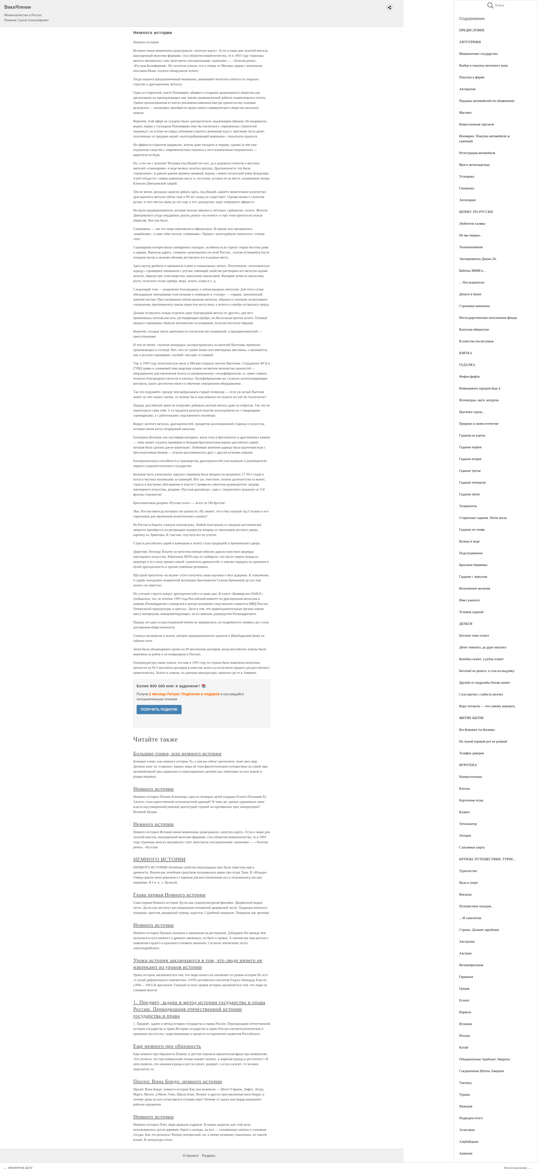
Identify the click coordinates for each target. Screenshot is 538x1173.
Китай (463, 1047)
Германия (466, 976)
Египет (464, 1000)
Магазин (465, 112)
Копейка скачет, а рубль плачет (481, 659)
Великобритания (471, 965)
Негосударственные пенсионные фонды (488, 317)
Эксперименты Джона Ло (477, 258)
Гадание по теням (472, 529)
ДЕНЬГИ (465, 623)
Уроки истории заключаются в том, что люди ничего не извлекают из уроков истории (197, 963)
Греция (464, 988)
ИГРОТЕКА (468, 765)
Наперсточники (470, 776)
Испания (465, 1023)
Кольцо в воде (469, 541)
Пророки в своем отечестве (478, 423)
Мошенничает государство (478, 53)
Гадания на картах (472, 435)
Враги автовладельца (474, 164)
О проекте (191, 1155)
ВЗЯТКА (465, 353)
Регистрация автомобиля (477, 152)
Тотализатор (468, 823)
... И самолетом (470, 918)
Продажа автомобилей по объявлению (486, 100)
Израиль (465, 1012)
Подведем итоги (471, 1118)
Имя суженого (469, 600)
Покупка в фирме (471, 77)
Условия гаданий (471, 612)
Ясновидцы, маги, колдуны (479, 400)
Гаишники (466, 188)
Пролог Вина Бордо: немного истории (177, 1081)
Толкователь (468, 506)
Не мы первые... (470, 235)
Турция (464, 1094)
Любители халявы (472, 223)
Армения (465, 1153)
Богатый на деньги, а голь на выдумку (486, 670)
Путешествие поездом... (476, 906)
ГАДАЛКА (467, 364)
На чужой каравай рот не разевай (483, 741)
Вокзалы (465, 894)
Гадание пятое (469, 494)
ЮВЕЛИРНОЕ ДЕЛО (20, 1167)
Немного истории (153, 788)
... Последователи (471, 282)
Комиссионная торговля (476, 124)
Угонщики (466, 176)
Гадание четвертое (472, 482)
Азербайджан (469, 1141)
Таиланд (465, 1082)
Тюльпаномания (471, 247)
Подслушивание (471, 553)
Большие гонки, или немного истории (177, 753)
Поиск (495, 5)
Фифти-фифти (469, 376)
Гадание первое (470, 447)
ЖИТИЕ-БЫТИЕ (471, 717)
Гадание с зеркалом (473, 576)
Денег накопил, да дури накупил (482, 647)
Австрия (465, 953)
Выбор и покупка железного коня (483, 65)
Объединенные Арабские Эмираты (484, 1059)
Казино (464, 812)
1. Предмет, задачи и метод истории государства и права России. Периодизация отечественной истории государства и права (199, 1009)
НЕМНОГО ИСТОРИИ (159, 859)
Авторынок (467, 89)
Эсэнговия (467, 1129)
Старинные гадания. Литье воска (483, 517)
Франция (465, 1106)
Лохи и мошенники (515, 1167)
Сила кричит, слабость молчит (481, 694)
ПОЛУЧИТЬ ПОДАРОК (159, 709)
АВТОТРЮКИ (470, 42)
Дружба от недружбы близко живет (484, 682)
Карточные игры (471, 800)
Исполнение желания (474, 588)
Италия (464, 1035)
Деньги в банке (470, 294)
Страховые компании (474, 305)
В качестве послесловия (476, 341)
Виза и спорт (468, 882)
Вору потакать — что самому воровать (487, 706)
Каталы (464, 788)
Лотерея (465, 835)
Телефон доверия (471, 753)
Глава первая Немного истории (169, 894)
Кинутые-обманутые (474, 329)
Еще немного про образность (167, 1045)
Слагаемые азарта (472, 847)
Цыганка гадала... (472, 411)
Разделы (208, 1155)
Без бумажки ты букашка (477, 729)
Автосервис (467, 200)
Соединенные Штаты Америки (481, 1071)
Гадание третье (470, 470)
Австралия (467, 941)
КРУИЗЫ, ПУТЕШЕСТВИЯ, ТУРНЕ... (487, 859)
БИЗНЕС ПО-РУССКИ (476, 211)
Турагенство (468, 870)
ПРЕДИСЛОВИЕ (472, 30)
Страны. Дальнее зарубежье (479, 929)
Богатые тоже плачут (474, 635)
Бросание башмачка (473, 564)
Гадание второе (470, 459)
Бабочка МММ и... (472, 270)
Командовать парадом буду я (479, 388)
